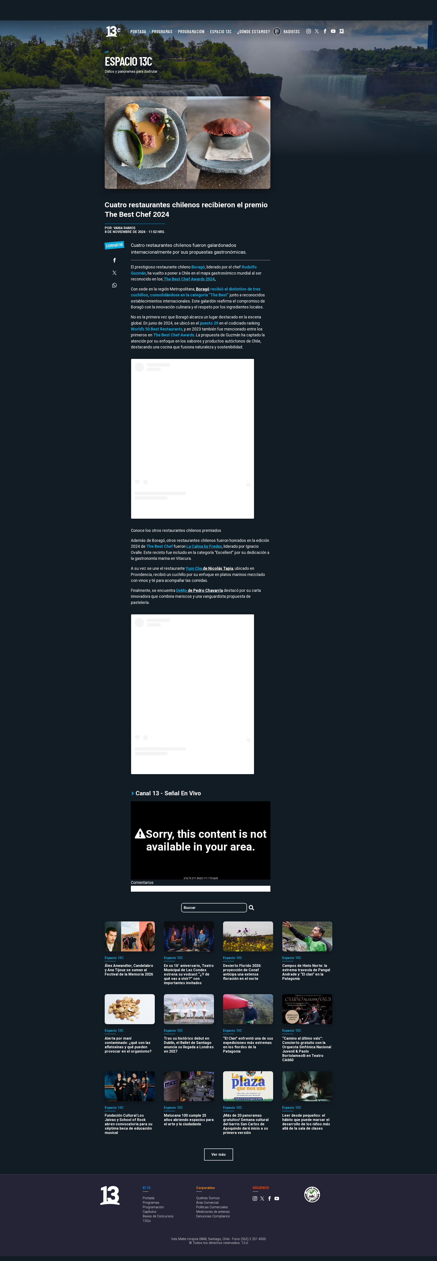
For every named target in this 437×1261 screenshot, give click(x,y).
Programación (191, 31)
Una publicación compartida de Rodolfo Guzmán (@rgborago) (192, 508)
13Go (147, 1221)
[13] (341, 32)
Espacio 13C (221, 31)
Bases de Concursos (158, 1216)
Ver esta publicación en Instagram (192, 439)
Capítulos (149, 1212)
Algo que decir (277, 31)
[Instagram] (308, 32)
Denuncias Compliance (213, 1216)
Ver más (218, 1154)
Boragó (202, 289)
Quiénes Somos (208, 1198)
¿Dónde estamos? (253, 31)
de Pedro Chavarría (199, 590)
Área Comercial (207, 1203)
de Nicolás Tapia (209, 568)
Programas (162, 31)
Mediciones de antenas (213, 1212)
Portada (138, 31)
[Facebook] (325, 32)
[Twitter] (317, 32)
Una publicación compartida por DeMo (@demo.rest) (192, 763)
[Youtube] (333, 32)
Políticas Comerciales (212, 1207)
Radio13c (292, 31)
